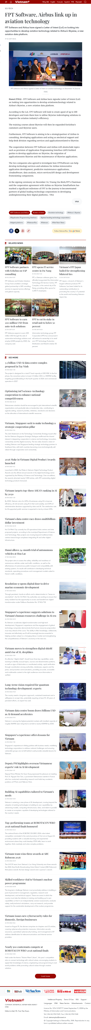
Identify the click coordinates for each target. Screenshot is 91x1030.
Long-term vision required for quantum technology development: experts (27, 686)
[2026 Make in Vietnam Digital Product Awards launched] (72, 466)
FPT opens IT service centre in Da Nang (43, 268)
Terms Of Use (69, 999)
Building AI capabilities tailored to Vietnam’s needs (29, 793)
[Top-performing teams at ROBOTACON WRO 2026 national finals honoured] (72, 830)
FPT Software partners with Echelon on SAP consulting (17, 270)
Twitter (17, 231)
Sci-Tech (9, 8)
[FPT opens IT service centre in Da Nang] (45, 255)
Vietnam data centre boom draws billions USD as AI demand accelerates (30, 712)
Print (22, 231)
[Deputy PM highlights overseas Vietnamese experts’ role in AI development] (72, 770)
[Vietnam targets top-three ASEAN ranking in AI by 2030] (72, 497)
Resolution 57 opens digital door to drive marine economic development (27, 585)
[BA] (72, 991)
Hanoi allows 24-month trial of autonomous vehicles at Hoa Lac (29, 551)
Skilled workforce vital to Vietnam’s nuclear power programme (28, 881)
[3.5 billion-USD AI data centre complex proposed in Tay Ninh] (72, 370)
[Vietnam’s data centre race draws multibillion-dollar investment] (72, 526)
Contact (87, 1003)
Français (60, 2)
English (52, 2)
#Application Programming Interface (23, 217)
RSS (77, 999)
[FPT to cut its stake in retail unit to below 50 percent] (45, 307)
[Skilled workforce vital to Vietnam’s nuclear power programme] (72, 886)
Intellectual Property (55, 999)
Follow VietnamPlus (61, 231)
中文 (72, 2)
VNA (56, 1003)
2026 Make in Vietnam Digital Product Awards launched (30, 461)
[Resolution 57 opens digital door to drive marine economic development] (72, 591)
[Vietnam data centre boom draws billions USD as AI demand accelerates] (72, 717)
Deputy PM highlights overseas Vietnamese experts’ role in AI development (28, 765)
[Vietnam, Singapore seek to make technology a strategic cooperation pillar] (72, 430)
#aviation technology (55, 212)
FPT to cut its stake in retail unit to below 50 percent (43, 323)
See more (13, 357)
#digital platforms (16, 222)
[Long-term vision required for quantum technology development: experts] (72, 692)
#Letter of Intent (38, 212)
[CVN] (41, 991)
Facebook (11, 231)
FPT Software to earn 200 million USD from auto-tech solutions (16, 323)
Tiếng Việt (45, 2)
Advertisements (77, 1003)
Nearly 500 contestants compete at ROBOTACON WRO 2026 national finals (26, 948)
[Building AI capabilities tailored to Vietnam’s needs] (72, 799)
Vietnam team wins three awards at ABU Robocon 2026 (27, 855)
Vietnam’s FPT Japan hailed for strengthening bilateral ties (72, 270)
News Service (64, 1003)
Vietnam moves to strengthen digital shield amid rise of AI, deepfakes (28, 650)
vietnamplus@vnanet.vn (57, 1017)
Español (67, 2)
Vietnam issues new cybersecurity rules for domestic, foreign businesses (28, 917)
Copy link (28, 231)
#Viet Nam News (58, 222)
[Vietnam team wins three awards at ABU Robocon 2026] (72, 861)
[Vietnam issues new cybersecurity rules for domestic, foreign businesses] (72, 923)
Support (83, 999)
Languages (48, 1003)
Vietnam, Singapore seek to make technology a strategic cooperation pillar (30, 424)
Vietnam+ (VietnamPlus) (22, 2)
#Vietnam (44, 222)
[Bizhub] (10, 991)
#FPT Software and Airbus (19, 212)
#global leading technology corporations (55, 217)
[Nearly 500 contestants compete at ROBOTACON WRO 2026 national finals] (72, 954)
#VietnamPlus (32, 222)
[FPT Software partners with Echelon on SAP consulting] (18, 255)
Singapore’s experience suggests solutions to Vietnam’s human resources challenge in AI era (30, 613)
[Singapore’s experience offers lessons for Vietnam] (72, 742)
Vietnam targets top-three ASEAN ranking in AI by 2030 (31, 492)
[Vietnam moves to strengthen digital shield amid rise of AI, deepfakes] (72, 655)
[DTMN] (56, 991)
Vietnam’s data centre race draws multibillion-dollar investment (30, 520)
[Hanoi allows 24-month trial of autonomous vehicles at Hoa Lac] (72, 557)
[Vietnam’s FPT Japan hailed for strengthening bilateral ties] (72, 255)
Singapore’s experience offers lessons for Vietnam (27, 736)
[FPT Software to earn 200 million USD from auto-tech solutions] (18, 307)
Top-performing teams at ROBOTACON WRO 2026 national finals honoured (30, 824)
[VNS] (25, 991)
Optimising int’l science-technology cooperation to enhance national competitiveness (25, 394)
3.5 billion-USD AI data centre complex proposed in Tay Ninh (26, 364)
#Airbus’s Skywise (73, 212)
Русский (79, 2)
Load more (45, 976)
